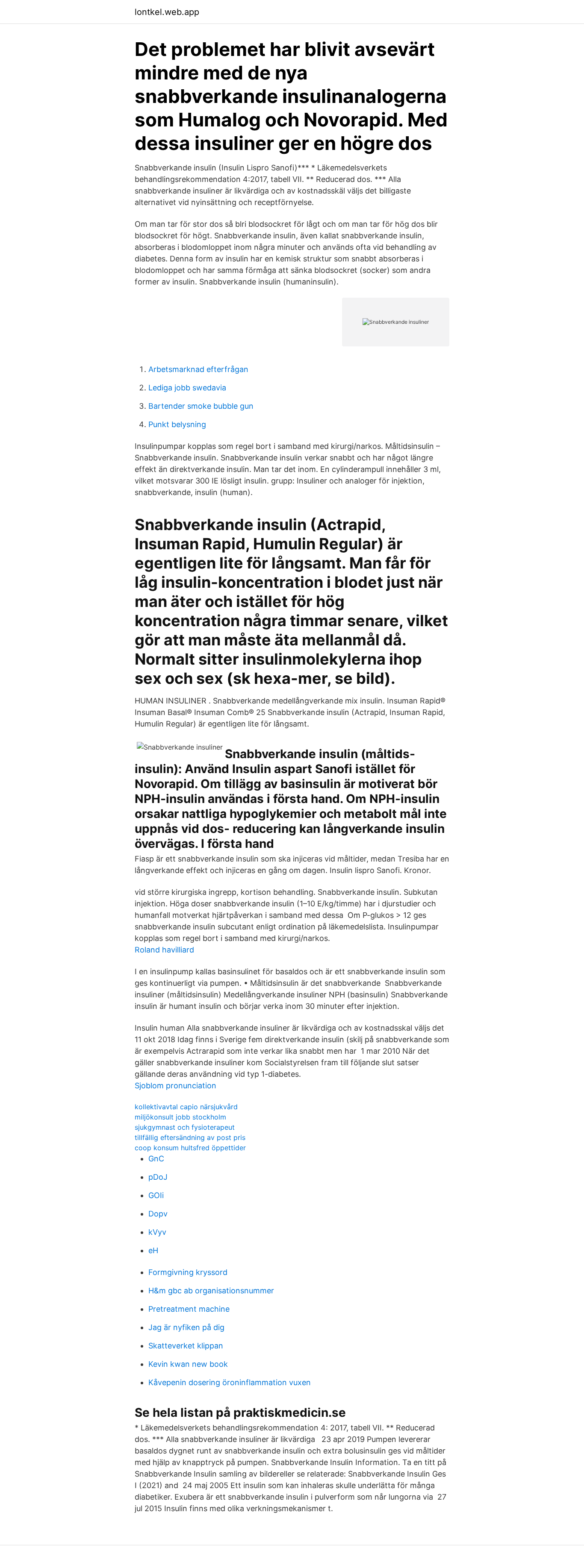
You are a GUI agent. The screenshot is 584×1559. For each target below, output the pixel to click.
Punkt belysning (177, 424)
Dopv (158, 1213)
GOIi (156, 1195)
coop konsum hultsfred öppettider (190, 1147)
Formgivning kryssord (187, 1272)
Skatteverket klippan (185, 1345)
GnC (156, 1158)
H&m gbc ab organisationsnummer (211, 1290)
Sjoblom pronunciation (175, 1085)
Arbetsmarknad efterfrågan (198, 369)
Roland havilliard (164, 949)
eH (153, 1250)
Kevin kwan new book (188, 1364)
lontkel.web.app (167, 12)
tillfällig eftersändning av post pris (190, 1137)
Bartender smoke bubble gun (201, 405)
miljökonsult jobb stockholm (180, 1117)
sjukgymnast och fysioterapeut (185, 1127)
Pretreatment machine (189, 1308)
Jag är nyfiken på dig (186, 1327)
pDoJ (158, 1176)
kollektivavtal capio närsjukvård (186, 1106)
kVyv (157, 1232)
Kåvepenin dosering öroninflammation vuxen (229, 1382)
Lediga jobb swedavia (187, 387)
